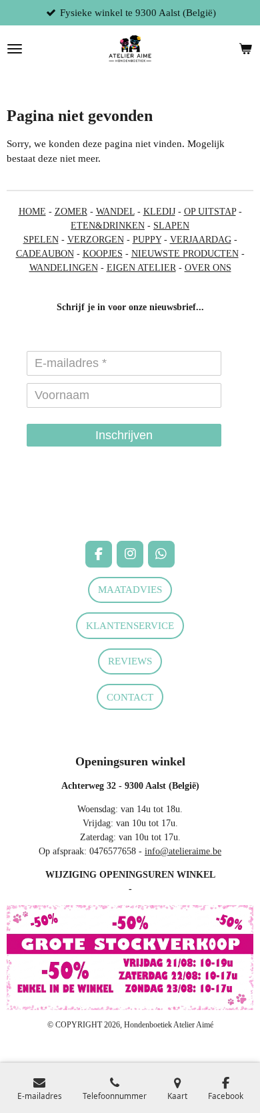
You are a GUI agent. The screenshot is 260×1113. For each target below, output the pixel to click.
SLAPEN (171, 226)
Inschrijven (124, 435)
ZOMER (71, 212)
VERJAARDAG (200, 240)
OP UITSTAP (210, 212)
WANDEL (115, 212)
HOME (32, 212)
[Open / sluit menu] (14, 48)
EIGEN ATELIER (141, 268)
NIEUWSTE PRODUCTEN (185, 254)
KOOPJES (103, 254)
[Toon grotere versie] (130, 957)
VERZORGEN (95, 240)
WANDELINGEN (63, 268)
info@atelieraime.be (183, 851)
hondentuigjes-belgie (46, 506)
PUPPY (147, 240)
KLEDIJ (159, 212)
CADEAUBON (45, 254)
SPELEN (41, 240)
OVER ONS (208, 268)
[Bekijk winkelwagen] (245, 48)
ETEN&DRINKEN (108, 226)
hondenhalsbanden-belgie (54, 492)
